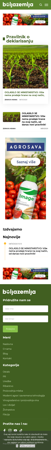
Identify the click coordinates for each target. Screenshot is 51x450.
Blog (5, 353)
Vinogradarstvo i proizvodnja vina (21, 400)
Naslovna (8, 344)
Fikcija (6, 414)
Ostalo (6, 371)
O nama (7, 348)
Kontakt (7, 358)
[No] (47, 440)
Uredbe (7, 381)
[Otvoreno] (46, 4)
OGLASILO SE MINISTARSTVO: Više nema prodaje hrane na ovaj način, (24, 94)
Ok (17, 446)
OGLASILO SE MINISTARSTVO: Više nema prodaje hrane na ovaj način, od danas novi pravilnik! (34, 119)
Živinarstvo (9, 409)
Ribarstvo (8, 386)
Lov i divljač (9, 405)
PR (4, 376)
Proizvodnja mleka (13, 390)
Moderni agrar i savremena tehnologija (24, 395)
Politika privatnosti (27, 446)
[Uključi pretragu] (40, 4)
